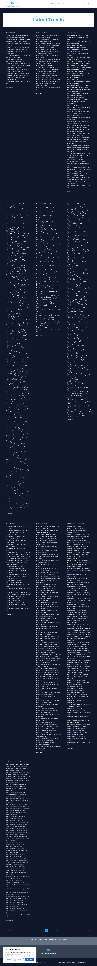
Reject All (20, 959)
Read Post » (9, 87)
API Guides (53, 4)
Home (45, 4)
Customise (10, 959)
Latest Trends (13, 32)
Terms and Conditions (50, 939)
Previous (8, 930)
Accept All (29, 959)
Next (90, 930)
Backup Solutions (63, 4)
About (84, 4)
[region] (19, 955)
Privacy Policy (39, 939)
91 (56, 930)
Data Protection (75, 4)
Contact (90, 4)
